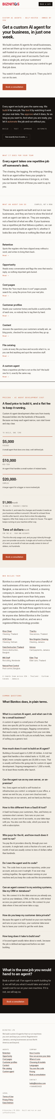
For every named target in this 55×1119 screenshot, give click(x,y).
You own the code (37, 1068)
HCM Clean (7, 639)
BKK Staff (6, 658)
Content (6, 1065)
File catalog (7, 1068)
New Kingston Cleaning (39, 639)
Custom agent (8, 1072)
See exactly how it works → (16, 137)
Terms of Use (8, 1097)
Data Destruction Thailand (13, 647)
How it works (35, 1053)
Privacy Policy (8, 1100)
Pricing (32, 1072)
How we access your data (40, 1056)
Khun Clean (7, 631)
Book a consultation (14, 87)
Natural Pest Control (11, 666)
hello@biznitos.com (38, 1083)
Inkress (33, 647)
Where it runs (35, 1059)
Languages (34, 1065)
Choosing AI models (38, 1062)
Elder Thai (34, 658)
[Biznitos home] (11, 4)
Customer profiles (10, 1062)
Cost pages (7, 1059)
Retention (6, 1053)
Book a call (45, 4)
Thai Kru (33, 631)
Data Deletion (8, 1103)
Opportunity (7, 1056)
